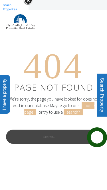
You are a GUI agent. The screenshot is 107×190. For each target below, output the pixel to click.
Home (46, 34)
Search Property (102, 95)
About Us (73, 34)
